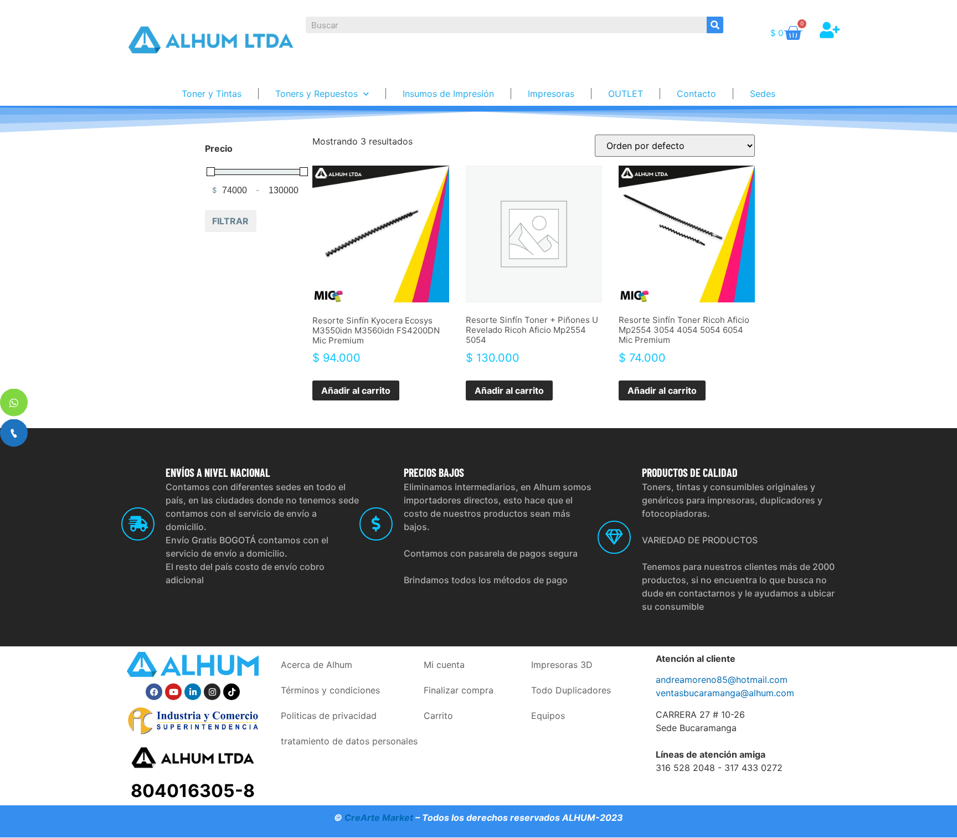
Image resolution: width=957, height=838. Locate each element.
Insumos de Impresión (448, 93)
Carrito (438, 715)
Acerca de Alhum (316, 664)
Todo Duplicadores (571, 690)
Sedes (762, 93)
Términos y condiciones (330, 690)
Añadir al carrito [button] (355, 390)
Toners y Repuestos (316, 93)
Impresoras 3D (562, 664)
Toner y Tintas (211, 93)
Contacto (696, 93)
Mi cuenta (444, 664)
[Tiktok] (231, 691)
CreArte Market (378, 817)
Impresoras (551, 93)
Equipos (548, 715)
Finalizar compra (458, 690)
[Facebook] (154, 691)
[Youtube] (173, 691)
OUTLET (625, 93)
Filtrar (230, 221)
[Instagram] (212, 691)
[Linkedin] (192, 691)
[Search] (715, 25)
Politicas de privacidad (329, 715)
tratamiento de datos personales (349, 741)
